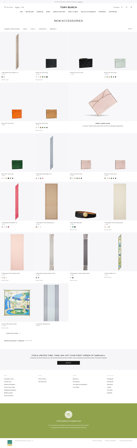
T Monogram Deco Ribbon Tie (9, 72)
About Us (75, 379)
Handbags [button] (40, 11)
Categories (21, 340)
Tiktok (109, 387)
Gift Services (42, 381)
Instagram (110, 379)
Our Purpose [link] (113, 11)
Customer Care (9, 379)
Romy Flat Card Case (42, 72)
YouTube (110, 390)
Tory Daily (76, 387)
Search (117, 7)
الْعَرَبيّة (22, 7)
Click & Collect (8, 395)
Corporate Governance (125, 440)
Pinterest (110, 384)
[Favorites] (126, 7)
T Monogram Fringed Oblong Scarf (45, 273)
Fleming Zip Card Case (76, 72)
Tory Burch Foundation (80, 384)
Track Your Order (9, 387)
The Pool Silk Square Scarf (9, 324)
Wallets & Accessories (10, 340)
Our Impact (76, 381)
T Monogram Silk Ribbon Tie (44, 174)
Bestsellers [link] (30, 11)
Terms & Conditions (110, 440)
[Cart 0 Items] (130, 8)
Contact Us (7, 381)
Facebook (110, 381)
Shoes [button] (48, 11)
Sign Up (68, 362)
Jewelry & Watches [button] (59, 11)
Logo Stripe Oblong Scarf (43, 324)
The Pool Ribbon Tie (110, 273)
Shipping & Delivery (10, 390)
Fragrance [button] (102, 11)
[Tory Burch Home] (68, 7)
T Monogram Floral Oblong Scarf (45, 222)
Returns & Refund (9, 384)
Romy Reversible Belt (76, 222)
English (17, 7)
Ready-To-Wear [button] (73, 11)
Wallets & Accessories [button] (88, 11)
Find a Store (9, 7)
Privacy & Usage (97, 440)
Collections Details (12, 333)
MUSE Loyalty (8, 393)
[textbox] (130, 28)
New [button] (21, 11)
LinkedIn (109, 393)
